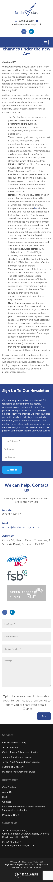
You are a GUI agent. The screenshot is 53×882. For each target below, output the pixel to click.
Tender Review (10, 747)
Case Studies (9, 787)
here (36, 208)
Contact (6, 801)
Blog (4, 796)
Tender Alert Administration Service (21, 762)
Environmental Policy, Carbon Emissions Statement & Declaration (23, 808)
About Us (7, 792)
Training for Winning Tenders (17, 757)
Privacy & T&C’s (10, 814)
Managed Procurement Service (18, 771)
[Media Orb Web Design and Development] (26, 874)
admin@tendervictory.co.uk (27, 24)
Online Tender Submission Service (20, 752)
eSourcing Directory (13, 766)
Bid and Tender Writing (14, 742)
